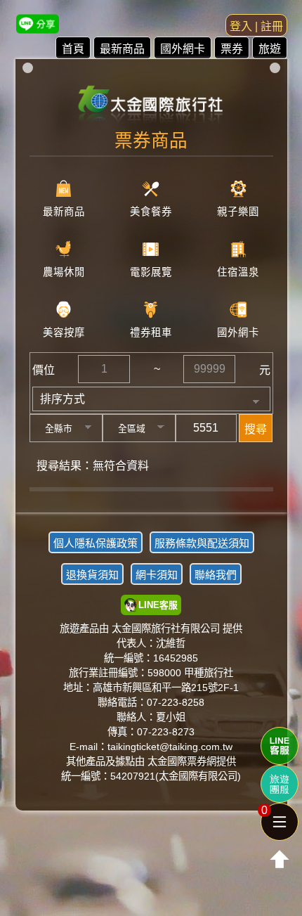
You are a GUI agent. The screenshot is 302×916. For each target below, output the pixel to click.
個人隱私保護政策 (95, 543)
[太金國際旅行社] (151, 99)
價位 (43, 370)
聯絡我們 (216, 575)
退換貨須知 (92, 575)
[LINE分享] (37, 23)
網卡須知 (157, 575)
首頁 (73, 49)
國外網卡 (182, 49)
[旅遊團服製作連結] (279, 784)
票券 (232, 49)
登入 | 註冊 (256, 26)
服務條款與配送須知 (202, 543)
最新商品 (122, 49)
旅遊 (269, 49)
